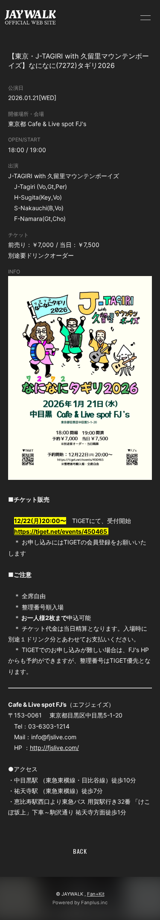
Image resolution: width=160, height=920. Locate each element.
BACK (80, 851)
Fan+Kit (96, 894)
